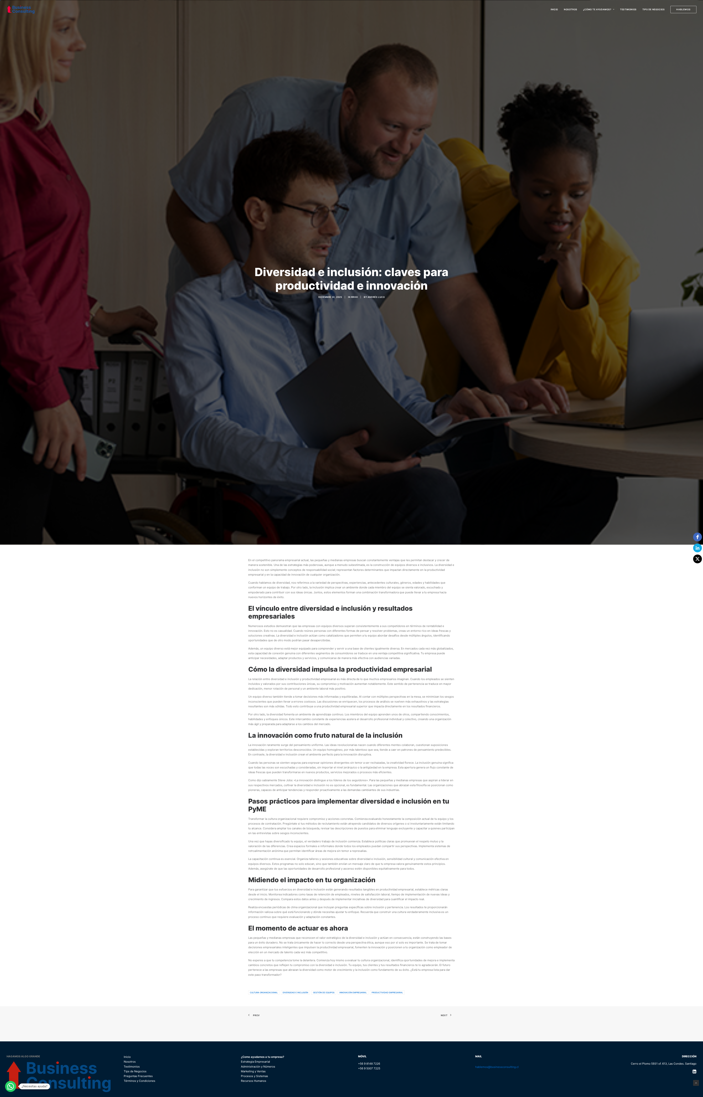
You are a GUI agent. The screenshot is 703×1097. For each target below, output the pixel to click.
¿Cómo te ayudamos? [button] (597, 9)
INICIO (554, 9)
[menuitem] (556, 9)
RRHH (354, 354)
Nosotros (570, 9)
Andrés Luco (376, 354)
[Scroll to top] (696, 1082)
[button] (10, 1086)
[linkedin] (697, 548)
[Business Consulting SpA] (21, 9)
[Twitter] (697, 559)
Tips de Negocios (653, 9)
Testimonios (628, 9)
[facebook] (697, 537)
